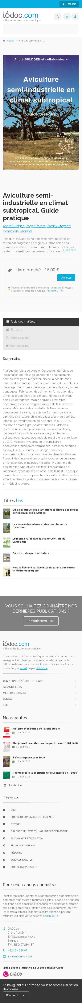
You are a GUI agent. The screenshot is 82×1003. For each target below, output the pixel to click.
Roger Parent (35, 226)
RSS (5, 704)
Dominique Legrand (17, 231)
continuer (49, 915)
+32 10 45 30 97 (17, 950)
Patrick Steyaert (59, 226)
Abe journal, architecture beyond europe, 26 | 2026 (45, 743)
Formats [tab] (16, 329)
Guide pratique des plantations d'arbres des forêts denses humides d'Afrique (45, 511)
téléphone (41, 668)
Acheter (66, 277)
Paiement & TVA (54, 291)
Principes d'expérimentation (30, 553)
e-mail (23, 668)
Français (71, 4)
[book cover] (41, 112)
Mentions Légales (14, 692)
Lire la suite (70, 250)
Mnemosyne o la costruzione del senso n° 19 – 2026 (44, 772)
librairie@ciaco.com (20, 956)
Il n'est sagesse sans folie (28, 757)
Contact (8, 698)
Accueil (10, 40)
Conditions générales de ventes (23, 681)
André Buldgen (13, 226)
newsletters (38, 621)
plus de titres (15, 785)
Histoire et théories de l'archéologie (36, 728)
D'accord (12, 995)
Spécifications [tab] (19, 337)
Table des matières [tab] (22, 321)
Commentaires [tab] (19, 345)
